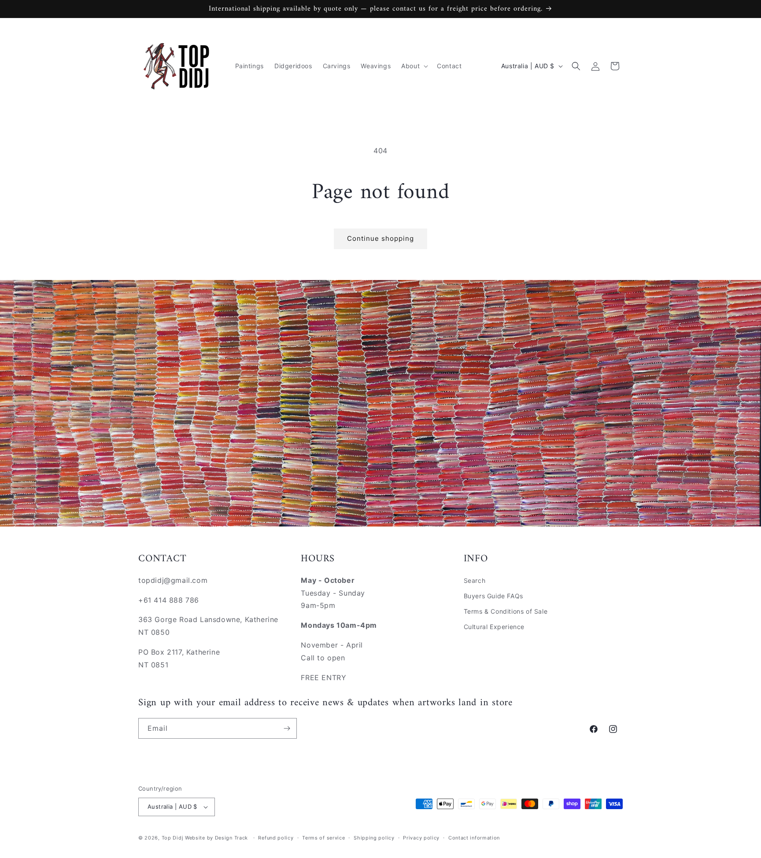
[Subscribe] (286, 728)
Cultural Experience (494, 626)
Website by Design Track (217, 838)
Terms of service (323, 838)
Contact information (474, 838)
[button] (414, 66)
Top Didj (173, 838)
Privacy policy (421, 838)
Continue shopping (380, 238)
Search (475, 580)
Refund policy (275, 838)
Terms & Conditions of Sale (506, 611)
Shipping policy (374, 838)
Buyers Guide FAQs (493, 596)
